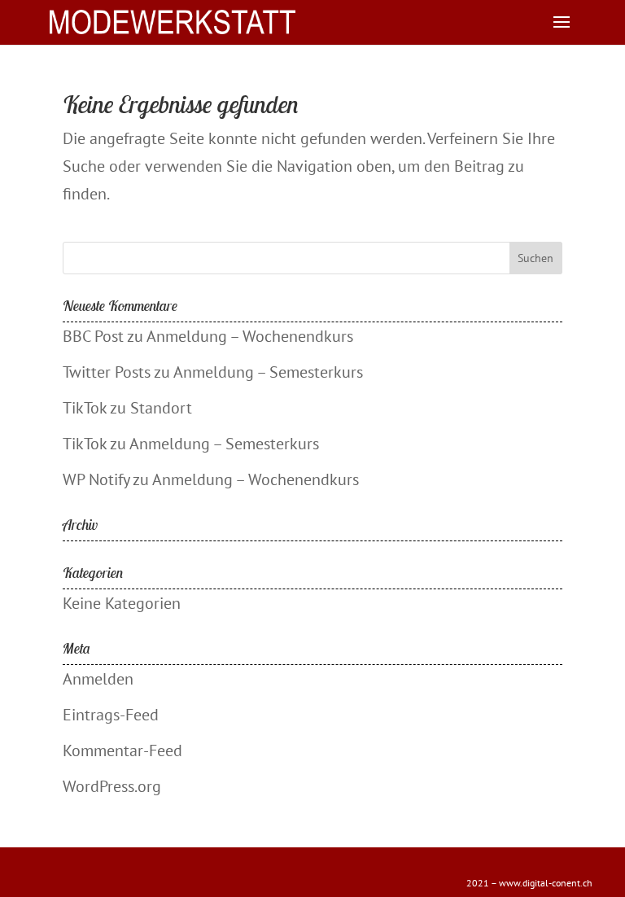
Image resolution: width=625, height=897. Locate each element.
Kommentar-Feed (122, 750)
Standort (161, 407)
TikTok (85, 407)
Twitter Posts (107, 372)
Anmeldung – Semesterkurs (268, 372)
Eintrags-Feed (111, 714)
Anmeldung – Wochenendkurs (249, 336)
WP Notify (96, 479)
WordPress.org (112, 786)
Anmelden (98, 678)
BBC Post (93, 336)
